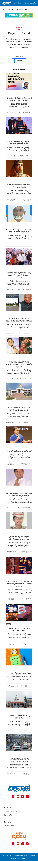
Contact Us (8, 815)
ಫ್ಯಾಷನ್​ (33, 10)
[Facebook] (13, 796)
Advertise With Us (10, 811)
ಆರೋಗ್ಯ (21, 3)
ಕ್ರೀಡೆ (16, 3)
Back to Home (19, 56)
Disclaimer (8, 822)
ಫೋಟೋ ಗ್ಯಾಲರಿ (22, 10)
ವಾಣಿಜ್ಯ (28, 3)
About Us (7, 807)
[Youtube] (18, 796)
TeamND (23, 858)
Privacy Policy (9, 826)
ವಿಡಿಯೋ (10, 10)
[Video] (19, 615)
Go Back (19, 61)
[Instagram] (27, 796)
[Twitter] (22, 796)
